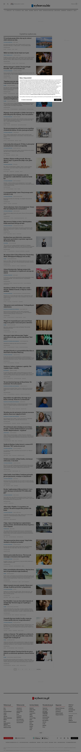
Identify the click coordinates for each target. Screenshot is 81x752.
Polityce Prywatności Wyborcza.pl (37, 94)
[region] (40, 88)
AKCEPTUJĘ (58, 99)
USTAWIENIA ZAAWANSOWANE (26, 99)
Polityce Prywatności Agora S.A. (49, 94)
